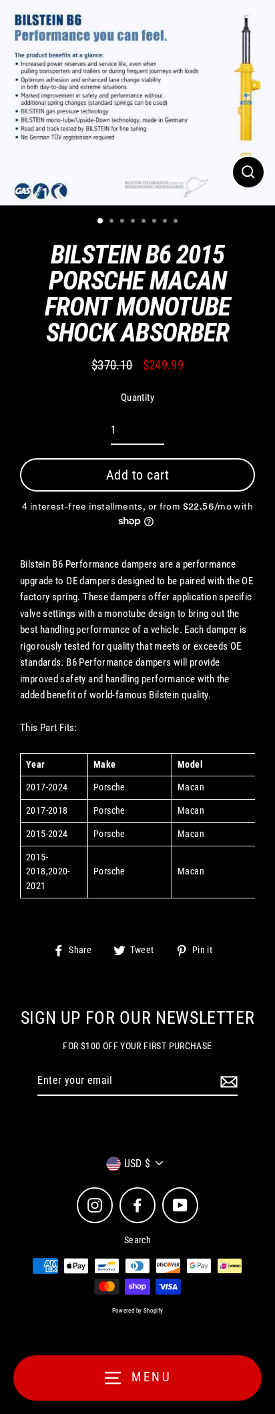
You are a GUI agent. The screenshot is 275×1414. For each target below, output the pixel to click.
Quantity (137, 398)
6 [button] (155, 222)
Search (137, 1240)
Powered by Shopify (138, 1310)
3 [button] (123, 222)
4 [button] (134, 222)
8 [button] (177, 222)
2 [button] (112, 222)
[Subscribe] (227, 1081)
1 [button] (100, 221)
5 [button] (145, 222)
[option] (137, 102)
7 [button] (166, 222)
